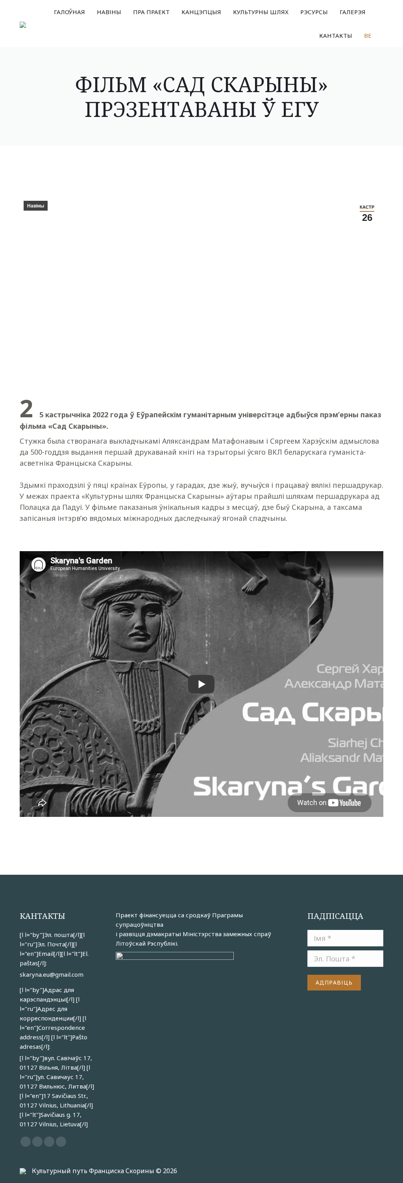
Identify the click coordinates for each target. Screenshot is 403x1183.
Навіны (35, 206)
